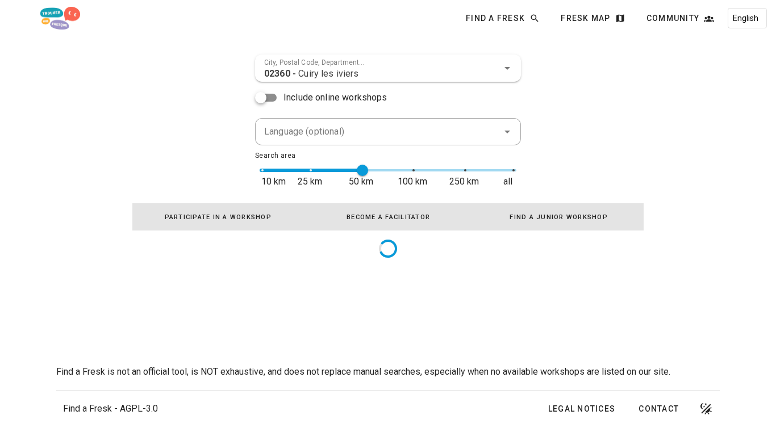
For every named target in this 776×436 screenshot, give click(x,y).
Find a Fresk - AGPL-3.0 (110, 408)
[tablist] (388, 216)
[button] (507, 68)
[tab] (217, 216)
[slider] (362, 170)
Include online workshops (335, 97)
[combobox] (388, 68)
